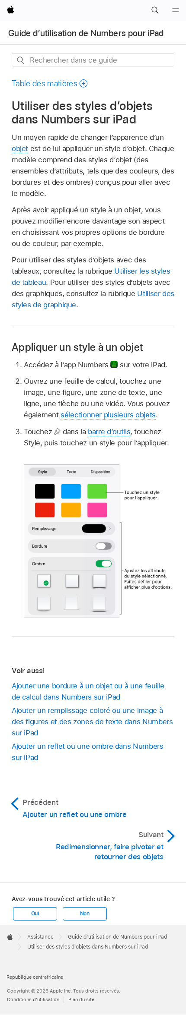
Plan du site (81, 999)
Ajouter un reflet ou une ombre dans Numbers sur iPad (88, 752)
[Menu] (175, 10)
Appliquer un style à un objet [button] (77, 347)
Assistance (40, 937)
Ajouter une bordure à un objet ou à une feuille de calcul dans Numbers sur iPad (88, 691)
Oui (35, 914)
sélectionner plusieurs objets (108, 414)
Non (85, 914)
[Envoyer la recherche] (21, 60)
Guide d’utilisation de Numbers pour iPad (86, 33)
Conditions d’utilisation (33, 999)
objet (20, 148)
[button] (154, 10)
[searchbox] (93, 59)
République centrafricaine (34, 977)
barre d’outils (109, 431)
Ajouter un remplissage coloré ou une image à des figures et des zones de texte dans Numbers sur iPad (92, 721)
